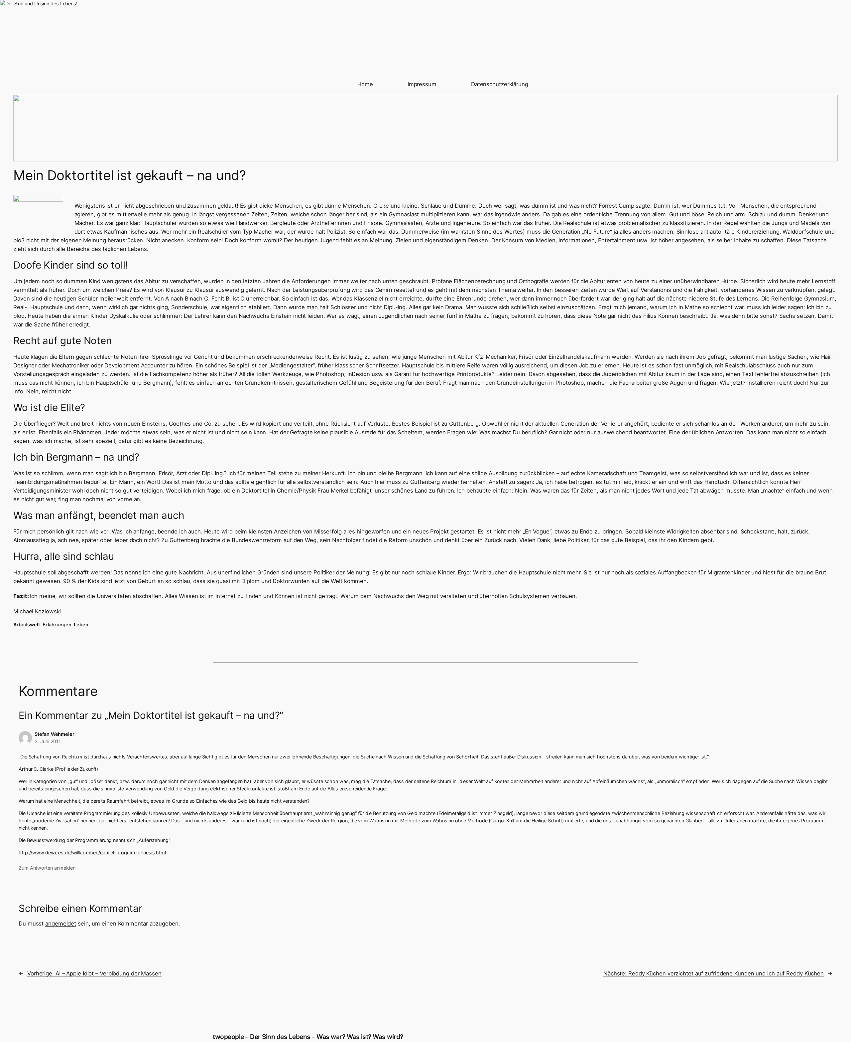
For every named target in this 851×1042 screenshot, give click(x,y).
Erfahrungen (57, 624)
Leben (81, 624)
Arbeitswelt (26, 624)
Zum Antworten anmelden (47, 868)
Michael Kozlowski (37, 611)
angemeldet (60, 923)
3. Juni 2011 (48, 741)
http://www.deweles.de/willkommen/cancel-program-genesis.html (92, 852)
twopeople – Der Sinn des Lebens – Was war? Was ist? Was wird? (308, 1037)
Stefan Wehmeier (54, 734)
